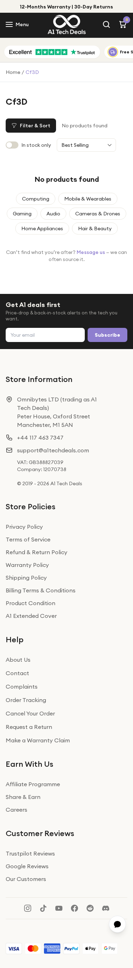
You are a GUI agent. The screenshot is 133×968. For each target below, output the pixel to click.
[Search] (106, 24)
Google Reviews (27, 866)
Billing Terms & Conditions (41, 590)
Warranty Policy (27, 564)
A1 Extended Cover (31, 615)
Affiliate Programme (33, 784)
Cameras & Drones (97, 213)
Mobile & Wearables (87, 199)
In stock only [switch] (36, 145)
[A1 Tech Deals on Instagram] (27, 908)
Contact (17, 673)
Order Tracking (26, 699)
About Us (18, 659)
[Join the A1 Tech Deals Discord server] (105, 908)
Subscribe (107, 335)
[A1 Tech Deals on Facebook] (74, 908)
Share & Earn (23, 796)
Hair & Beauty (95, 228)
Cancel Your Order (30, 713)
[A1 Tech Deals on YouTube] (58, 908)
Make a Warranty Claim (38, 740)
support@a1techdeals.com (53, 450)
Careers (16, 809)
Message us (91, 252)
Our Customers (26, 878)
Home (13, 72)
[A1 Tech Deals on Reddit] (90, 908)
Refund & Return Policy (36, 552)
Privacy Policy (24, 526)
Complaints (22, 686)
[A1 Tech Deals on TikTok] (43, 908)
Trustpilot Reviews (30, 853)
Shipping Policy (26, 577)
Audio (53, 213)
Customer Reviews (40, 833)
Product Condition (30, 603)
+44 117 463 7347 (40, 437)
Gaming (22, 213)
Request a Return (29, 726)
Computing (35, 199)
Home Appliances (42, 228)
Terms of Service (28, 539)
